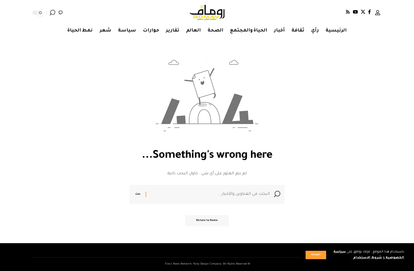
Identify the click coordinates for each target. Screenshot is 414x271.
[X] (363, 12)
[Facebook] (369, 12)
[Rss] (347, 12)
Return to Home (207, 220)
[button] (316, 255)
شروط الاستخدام (367, 258)
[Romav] (207, 12)
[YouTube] (355, 12)
